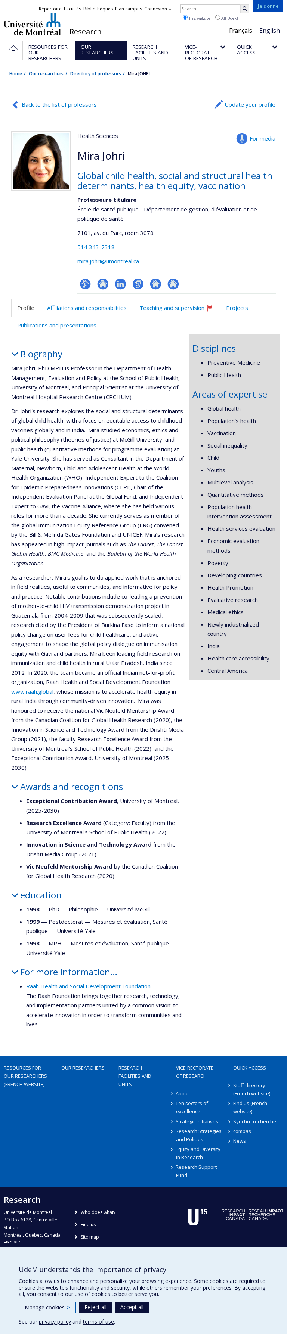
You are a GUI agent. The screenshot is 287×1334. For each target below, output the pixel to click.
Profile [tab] (25, 307)
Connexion (155, 9)
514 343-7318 (96, 247)
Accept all (132, 1307)
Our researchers (46, 73)
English (269, 30)
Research (86, 31)
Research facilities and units (134, 1075)
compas (242, 1131)
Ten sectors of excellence (192, 1107)
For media (262, 138)
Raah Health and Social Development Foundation (88, 986)
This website (199, 18)
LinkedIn (120, 284)
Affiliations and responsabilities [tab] (87, 307)
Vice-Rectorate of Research (194, 1071)
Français (240, 30)
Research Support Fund (196, 1171)
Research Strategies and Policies (199, 1135)
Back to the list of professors (59, 104)
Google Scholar (138, 284)
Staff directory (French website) (251, 1089)
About (182, 1093)
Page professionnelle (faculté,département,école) (85, 284)
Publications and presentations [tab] (56, 325)
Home (15, 73)
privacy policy (55, 1321)
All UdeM (229, 18)
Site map (90, 1237)
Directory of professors (95, 73)
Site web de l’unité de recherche (103, 284)
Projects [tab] (237, 307)
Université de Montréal (32, 24)
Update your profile (250, 104)
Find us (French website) (250, 1107)
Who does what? (98, 1212)
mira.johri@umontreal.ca (108, 261)
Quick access (249, 1067)
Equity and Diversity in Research (198, 1153)
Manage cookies (47, 1307)
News (239, 1140)
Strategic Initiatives (197, 1121)
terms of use (98, 1321)
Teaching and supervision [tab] (179, 310)
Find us (88, 1224)
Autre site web (155, 284)
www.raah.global (32, 691)
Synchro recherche (254, 1121)
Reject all (95, 1307)
